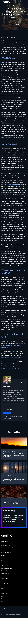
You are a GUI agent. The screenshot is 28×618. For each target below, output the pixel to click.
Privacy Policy (6, 418)
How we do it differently (6, 568)
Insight (2, 558)
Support (3, 596)
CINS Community (5, 573)
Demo (2, 598)
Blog (2, 580)
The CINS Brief (4, 583)
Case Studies (4, 586)
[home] (5, 2)
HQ (2, 560)
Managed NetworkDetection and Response (6, 544)
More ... (3, 588)
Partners (3, 601)
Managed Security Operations (7, 547)
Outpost (3, 555)
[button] (25, 2)
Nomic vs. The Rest (5, 570)
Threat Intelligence (11, 37)
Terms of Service (4, 612)
